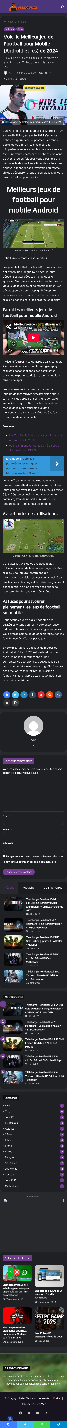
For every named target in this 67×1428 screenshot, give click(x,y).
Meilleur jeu (11, 1185)
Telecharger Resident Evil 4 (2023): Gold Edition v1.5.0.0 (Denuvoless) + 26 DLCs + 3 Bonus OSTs (44, 1008)
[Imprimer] (15, 702)
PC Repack (11, 1123)
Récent (9, 887)
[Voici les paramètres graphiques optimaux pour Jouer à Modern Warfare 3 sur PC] (17, 1315)
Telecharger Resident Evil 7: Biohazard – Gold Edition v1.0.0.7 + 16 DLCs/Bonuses (44, 924)
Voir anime (11, 1163)
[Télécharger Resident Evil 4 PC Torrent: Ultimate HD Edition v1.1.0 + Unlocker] (13, 976)
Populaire (29, 887)
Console (9, 1174)
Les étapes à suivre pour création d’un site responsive (48, 1294)
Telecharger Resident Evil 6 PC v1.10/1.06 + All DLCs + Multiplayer (42, 958)
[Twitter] (15, 694)
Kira (10, 73)
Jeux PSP (10, 1180)
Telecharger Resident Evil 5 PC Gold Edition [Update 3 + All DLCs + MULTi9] (44, 941)
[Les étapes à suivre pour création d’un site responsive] (49, 1276)
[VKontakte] (58, 694)
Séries (8, 1134)
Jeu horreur (11, 1168)
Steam (9, 1145)
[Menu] (4, 8)
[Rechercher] (62, 8)
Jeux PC (9, 1117)
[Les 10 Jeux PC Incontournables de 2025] (49, 1318)
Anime (8, 1151)
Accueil (10, 21)
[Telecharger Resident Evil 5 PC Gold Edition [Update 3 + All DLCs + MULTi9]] (13, 942)
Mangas (9, 1157)
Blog (20, 29)
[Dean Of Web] (23, 7)
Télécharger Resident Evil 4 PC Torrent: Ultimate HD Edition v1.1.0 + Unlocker (42, 975)
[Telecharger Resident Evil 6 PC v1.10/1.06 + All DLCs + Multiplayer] (13, 959)
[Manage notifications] (10, 1419)
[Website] (33, 746)
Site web (8, 842)
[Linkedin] (24, 694)
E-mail (7, 829)
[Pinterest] (41, 694)
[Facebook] (6, 694)
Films (8, 1140)
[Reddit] (49, 694)
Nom (6, 816)
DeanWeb (41, 1404)
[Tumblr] (32, 694)
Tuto (7, 1111)
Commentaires (53, 887)
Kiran (58, 1398)
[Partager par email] (6, 702)
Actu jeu (21, 21)
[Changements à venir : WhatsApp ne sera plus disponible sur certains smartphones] (17, 1273)
